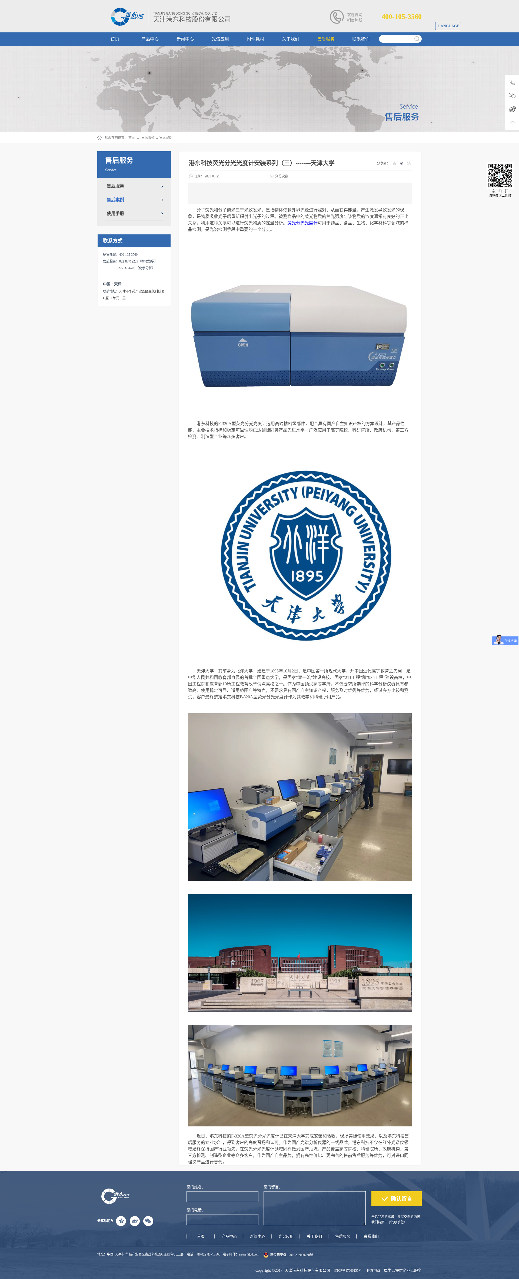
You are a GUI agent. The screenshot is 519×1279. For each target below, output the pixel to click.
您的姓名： (196, 1187)
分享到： (383, 163)
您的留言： (273, 1187)
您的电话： (196, 1210)
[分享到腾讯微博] (401, 163)
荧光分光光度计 (302, 223)
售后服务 (147, 138)
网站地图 (372, 1271)
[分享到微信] (409, 163)
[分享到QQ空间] (394, 163)
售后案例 (165, 138)
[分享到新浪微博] (135, 1221)
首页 (201, 1236)
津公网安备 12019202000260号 (291, 1255)
